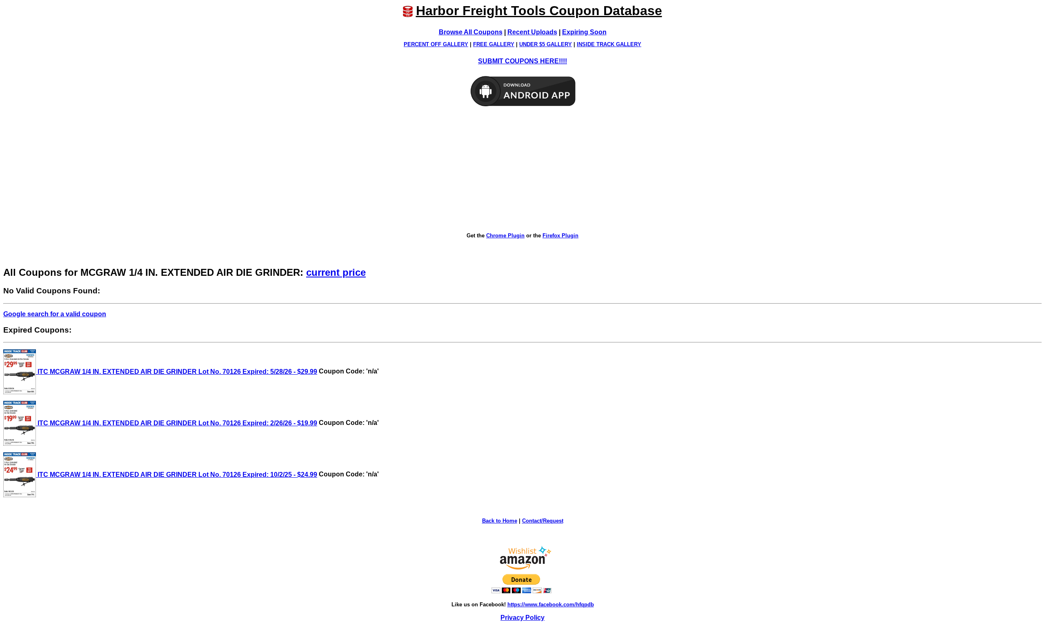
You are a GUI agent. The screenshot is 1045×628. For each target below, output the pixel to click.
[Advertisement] (522, 170)
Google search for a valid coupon (54, 314)
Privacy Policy (522, 617)
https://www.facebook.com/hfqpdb (550, 604)
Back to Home (499, 521)
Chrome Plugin (505, 235)
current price (336, 272)
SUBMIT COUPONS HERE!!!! (522, 61)
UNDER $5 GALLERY (545, 44)
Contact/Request (542, 521)
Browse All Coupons (470, 32)
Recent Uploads (532, 32)
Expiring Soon (584, 32)
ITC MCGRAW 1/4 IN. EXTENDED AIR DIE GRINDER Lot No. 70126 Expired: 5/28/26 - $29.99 (176, 371)
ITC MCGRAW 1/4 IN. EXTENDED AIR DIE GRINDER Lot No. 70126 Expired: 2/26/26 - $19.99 (176, 423)
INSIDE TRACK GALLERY (609, 44)
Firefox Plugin (560, 235)
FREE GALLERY (493, 44)
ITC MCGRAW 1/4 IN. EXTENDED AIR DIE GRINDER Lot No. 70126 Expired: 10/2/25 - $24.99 (176, 474)
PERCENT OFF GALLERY (436, 44)
